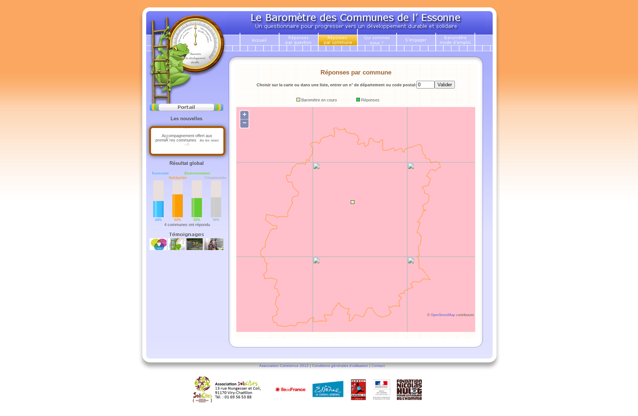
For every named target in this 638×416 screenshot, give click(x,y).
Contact (378, 366)
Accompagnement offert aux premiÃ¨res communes (187, 137)
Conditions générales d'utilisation (340, 366)
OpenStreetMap (443, 315)
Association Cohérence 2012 (284, 366)
